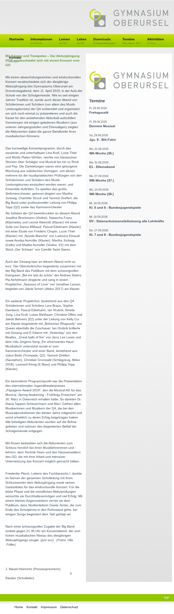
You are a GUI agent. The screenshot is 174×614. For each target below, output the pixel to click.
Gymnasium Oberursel (129, 18)
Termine (131, 40)
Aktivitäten (155, 40)
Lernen (64, 40)
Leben (82, 40)
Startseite (16, 39)
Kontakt (32, 607)
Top (166, 598)
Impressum (49, 607)
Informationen (41, 40)
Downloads (104, 40)
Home (18, 607)
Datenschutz (69, 607)
